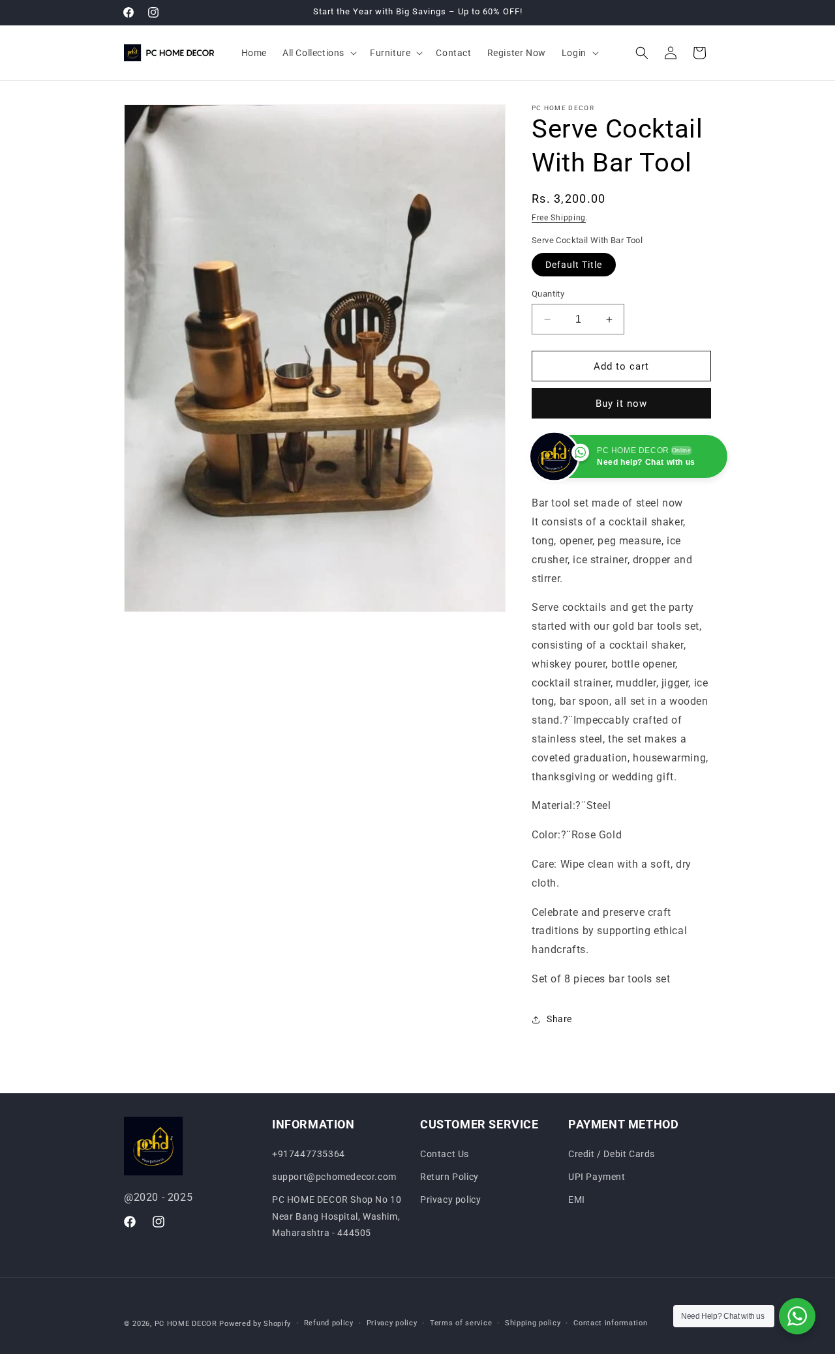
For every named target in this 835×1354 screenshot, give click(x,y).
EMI (576, 1200)
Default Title (573, 264)
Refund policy (329, 1323)
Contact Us (444, 1154)
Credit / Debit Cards (611, 1154)
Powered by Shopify (255, 1323)
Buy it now (621, 403)
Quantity (548, 294)
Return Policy (449, 1177)
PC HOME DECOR (186, 1323)
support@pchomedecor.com (334, 1177)
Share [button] (559, 1019)
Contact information (610, 1323)
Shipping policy (533, 1323)
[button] (318, 52)
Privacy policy (450, 1200)
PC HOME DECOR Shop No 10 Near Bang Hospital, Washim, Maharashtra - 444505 (336, 1216)
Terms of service (461, 1323)
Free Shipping (559, 217)
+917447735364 (308, 1154)
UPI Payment (597, 1177)
